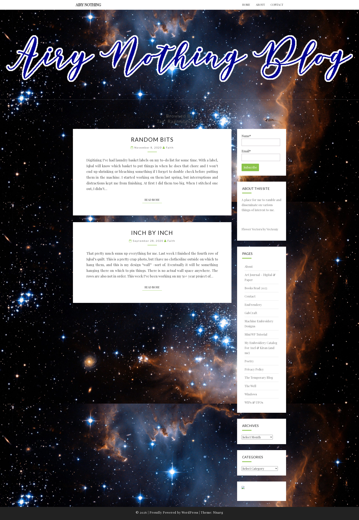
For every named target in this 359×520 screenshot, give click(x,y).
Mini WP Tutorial (256, 334)
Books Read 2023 (256, 288)
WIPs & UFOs (254, 402)
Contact (277, 5)
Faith (170, 147)
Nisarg (218, 512)
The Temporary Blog (259, 377)
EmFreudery (253, 305)
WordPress (190, 512)
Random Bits (152, 139)
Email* (246, 151)
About (260, 5)
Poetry (249, 361)
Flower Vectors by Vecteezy (260, 229)
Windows (251, 394)
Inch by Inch (152, 232)
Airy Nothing (88, 4)
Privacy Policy (254, 369)
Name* (246, 136)
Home (246, 5)
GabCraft (251, 313)
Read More (153, 200)
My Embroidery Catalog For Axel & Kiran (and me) (261, 348)
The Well (250, 386)
